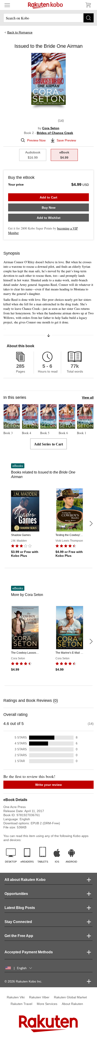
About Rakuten (72, 1004)
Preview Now (36, 140)
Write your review (48, 785)
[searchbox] (48, 17)
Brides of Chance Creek (55, 133)
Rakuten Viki (16, 997)
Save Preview (66, 140)
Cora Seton (50, 128)
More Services (47, 1004)
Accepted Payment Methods (29, 952)
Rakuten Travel (21, 1004)
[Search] (88, 17)
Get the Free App (19, 936)
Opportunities (16, 894)
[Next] (90, 523)
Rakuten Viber (39, 997)
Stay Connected (18, 922)
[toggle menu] (7, 5)
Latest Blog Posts (20, 908)
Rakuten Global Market (70, 997)
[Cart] (88, 5)
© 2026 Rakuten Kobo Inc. (23, 981)
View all (88, 397)
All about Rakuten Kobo (25, 880)
